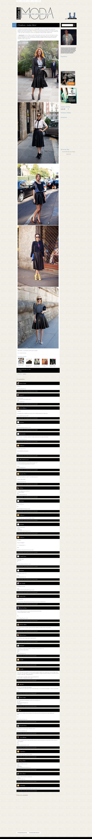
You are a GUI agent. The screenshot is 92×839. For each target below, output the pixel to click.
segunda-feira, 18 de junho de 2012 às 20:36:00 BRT (27, 620)
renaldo (21, 659)
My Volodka (22, 583)
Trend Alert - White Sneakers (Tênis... (21, 365)
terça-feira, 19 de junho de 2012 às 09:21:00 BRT (27, 706)
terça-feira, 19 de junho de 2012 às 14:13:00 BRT (27, 769)
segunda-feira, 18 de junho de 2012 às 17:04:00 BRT (27, 552)
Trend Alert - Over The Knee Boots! (37, 366)
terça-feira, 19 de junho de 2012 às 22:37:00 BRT (27, 781)
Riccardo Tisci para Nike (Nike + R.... (29, 366)
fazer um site (68, 154)
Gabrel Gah (22, 596)
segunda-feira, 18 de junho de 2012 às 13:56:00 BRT (27, 511)
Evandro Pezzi (23, 474)
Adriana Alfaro (23, 624)
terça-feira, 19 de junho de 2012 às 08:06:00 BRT (27, 693)
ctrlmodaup (22, 785)
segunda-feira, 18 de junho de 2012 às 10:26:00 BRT (27, 418)
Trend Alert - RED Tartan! (45, 366)
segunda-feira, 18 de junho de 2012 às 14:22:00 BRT (27, 520)
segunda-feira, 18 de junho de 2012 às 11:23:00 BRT (27, 455)
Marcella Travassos (24, 459)
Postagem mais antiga (22, 832)
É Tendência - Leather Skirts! (27, 25)
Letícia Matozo (23, 408)
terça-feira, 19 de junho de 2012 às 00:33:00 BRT (27, 665)
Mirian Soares (23, 635)
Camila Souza (23, 556)
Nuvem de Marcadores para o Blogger (68, 151)
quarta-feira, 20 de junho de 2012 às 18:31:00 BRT (27, 790)
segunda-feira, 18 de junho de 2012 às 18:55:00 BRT (27, 579)
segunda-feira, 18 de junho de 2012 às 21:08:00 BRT (27, 631)
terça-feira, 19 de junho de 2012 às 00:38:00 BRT (27, 680)
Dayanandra (23, 434)
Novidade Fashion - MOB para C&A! (52, 366)
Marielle (22, 684)
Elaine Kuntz (23, 773)
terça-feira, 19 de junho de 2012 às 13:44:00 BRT (27, 747)
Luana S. (22, 395)
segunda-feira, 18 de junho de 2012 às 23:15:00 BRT (27, 641)
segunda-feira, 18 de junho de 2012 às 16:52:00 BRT (27, 533)
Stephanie (22, 645)
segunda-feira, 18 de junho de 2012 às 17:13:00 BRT (27, 566)
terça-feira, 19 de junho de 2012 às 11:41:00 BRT (26, 721)
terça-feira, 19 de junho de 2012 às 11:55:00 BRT (26, 733)
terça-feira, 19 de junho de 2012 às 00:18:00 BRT (27, 655)
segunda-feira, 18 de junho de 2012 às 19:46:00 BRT (27, 592)
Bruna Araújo (23, 383)
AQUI (33, 31)
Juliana (21, 488)
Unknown (22, 445)
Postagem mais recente (34, 832)
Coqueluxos (22, 751)
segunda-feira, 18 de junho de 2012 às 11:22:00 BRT (27, 441)
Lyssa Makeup (23, 737)
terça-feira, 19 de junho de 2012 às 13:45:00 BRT (27, 756)
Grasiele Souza (23, 725)
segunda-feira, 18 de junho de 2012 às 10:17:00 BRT (27, 391)
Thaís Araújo (23, 697)
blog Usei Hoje (23, 608)
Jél (20, 710)
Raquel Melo (23, 760)
